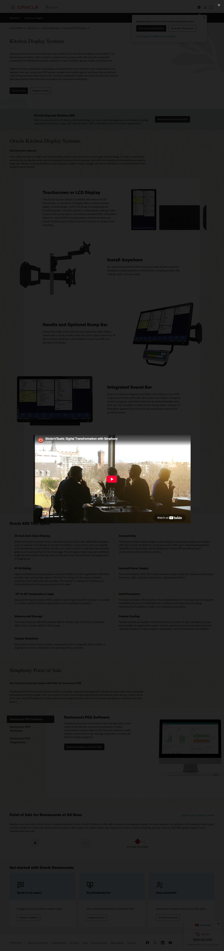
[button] (219, 5)
